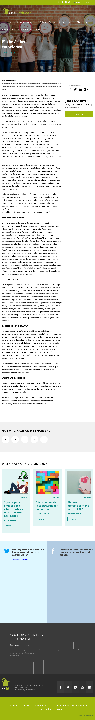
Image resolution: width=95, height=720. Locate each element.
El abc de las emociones (32, 29)
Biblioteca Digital (56, 22)
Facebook (65, 552)
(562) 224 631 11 (24, 687)
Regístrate (14, 645)
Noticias (70, 22)
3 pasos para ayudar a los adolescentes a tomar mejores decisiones (13, 509)
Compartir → (79, 114)
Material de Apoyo (85, 22)
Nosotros (10, 22)
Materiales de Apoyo (18, 29)
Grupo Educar (6, 29)
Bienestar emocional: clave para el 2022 (78, 506)
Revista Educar (40, 22)
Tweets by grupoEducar (21, 559)
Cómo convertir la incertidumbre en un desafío (47, 506)
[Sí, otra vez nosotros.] (86, 712)
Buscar (78, 2)
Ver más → (9, 526)
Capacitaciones (24, 22)
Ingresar (27, 645)
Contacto (88, 2)
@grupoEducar (20, 554)
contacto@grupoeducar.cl (26, 690)
